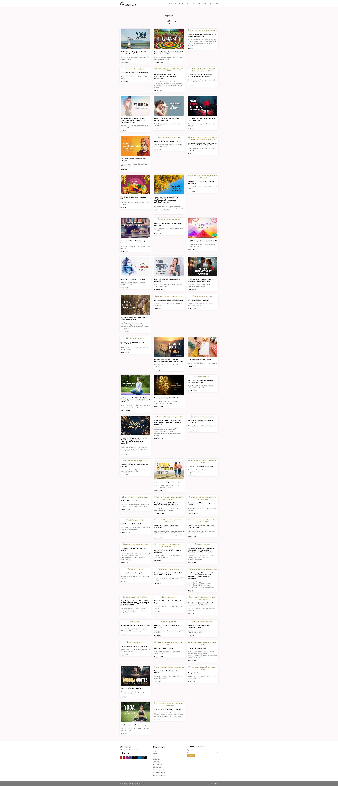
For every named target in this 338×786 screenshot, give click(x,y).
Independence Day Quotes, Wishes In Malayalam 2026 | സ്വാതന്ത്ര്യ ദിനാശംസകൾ (166, 76)
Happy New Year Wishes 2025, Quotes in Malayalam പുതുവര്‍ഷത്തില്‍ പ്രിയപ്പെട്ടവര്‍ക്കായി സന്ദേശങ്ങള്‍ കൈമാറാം (134, 440)
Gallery (193, 3)
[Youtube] (121, 757)
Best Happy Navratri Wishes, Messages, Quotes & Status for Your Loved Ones (167, 504)
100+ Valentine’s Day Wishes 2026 (199, 300)
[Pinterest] (124, 757)
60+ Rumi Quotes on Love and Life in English (135, 625)
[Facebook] (130, 757)
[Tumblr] (142, 757)
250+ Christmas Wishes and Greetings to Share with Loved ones (201, 381)
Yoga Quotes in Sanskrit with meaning (133, 725)
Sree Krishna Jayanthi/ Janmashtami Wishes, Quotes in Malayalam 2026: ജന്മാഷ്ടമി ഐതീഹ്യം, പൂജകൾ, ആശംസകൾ (200, 575)
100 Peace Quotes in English (163, 648)
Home (170, 3)
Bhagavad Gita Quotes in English (131, 573)
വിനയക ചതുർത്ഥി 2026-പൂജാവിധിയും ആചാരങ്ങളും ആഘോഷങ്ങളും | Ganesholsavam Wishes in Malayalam (201, 550)
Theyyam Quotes (193, 673)
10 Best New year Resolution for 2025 (200, 359)
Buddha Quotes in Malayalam (197, 648)
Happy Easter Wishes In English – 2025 (167, 141)
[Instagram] (127, 757)
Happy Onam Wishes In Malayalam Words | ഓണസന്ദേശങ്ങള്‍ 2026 (202, 35)
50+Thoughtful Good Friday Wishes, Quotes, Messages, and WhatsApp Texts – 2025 (202, 144)
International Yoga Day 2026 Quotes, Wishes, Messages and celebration (200, 75)
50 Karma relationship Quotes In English (167, 482)
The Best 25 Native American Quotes (132, 501)
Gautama (132, 688)
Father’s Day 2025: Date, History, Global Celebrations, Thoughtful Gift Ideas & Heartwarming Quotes (133, 120)
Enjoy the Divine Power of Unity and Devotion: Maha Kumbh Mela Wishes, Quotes (169, 360)
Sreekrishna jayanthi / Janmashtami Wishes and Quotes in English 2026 (169, 574)
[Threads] (136, 757)
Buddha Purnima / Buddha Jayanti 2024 (134, 646)
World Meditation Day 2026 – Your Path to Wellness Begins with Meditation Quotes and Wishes (135, 399)
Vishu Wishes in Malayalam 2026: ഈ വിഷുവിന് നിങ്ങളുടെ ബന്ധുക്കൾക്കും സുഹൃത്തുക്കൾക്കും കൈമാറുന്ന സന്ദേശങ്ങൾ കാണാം (166, 199)
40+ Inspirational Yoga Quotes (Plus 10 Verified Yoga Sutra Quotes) (133, 53)
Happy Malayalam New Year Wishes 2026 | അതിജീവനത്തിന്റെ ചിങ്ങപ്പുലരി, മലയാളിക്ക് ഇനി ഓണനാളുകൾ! (135, 602)
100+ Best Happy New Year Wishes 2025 (167, 398)
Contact (215, 3)
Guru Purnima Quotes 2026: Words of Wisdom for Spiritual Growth (200, 604)
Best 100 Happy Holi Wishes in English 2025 (202, 241)
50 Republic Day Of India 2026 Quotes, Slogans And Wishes (133, 343)
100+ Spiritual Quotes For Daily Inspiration (135, 73)
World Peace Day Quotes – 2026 (131, 524)
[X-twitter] (145, 757)
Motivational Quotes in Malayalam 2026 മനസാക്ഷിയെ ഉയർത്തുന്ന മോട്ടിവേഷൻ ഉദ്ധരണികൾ (167, 422)
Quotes (204, 3)
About (175, 3)
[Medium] (133, 757)
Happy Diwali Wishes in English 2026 (200, 466)
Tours (198, 3)
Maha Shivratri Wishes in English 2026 (133, 279)
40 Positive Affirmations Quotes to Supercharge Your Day (199, 626)
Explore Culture (183, 3)
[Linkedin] (139, 757)
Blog (209, 3)
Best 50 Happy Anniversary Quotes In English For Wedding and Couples (200, 280)
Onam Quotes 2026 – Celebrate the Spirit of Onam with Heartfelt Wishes (168, 53)
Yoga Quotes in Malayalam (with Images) (167, 709)
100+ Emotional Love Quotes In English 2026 (169, 300)
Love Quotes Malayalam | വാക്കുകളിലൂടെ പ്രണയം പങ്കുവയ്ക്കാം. (134, 318)
